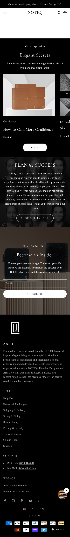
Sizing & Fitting (12, 416)
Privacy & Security (13, 428)
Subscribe (35, 294)
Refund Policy (11, 422)
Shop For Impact (35, 218)
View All (35, 147)
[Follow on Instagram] (13, 500)
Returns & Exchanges (15, 404)
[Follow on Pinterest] (21, 500)
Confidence (9, 121)
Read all (7, 137)
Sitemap (7, 446)
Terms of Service (12, 434)
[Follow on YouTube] (30, 500)
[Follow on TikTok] (38, 500)
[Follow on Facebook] (5, 500)
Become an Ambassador (16, 491)
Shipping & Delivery (14, 410)
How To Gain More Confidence (28, 129)
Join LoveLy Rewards (15, 485)
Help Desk (9, 398)
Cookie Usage (11, 440)
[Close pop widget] (66, 490)
